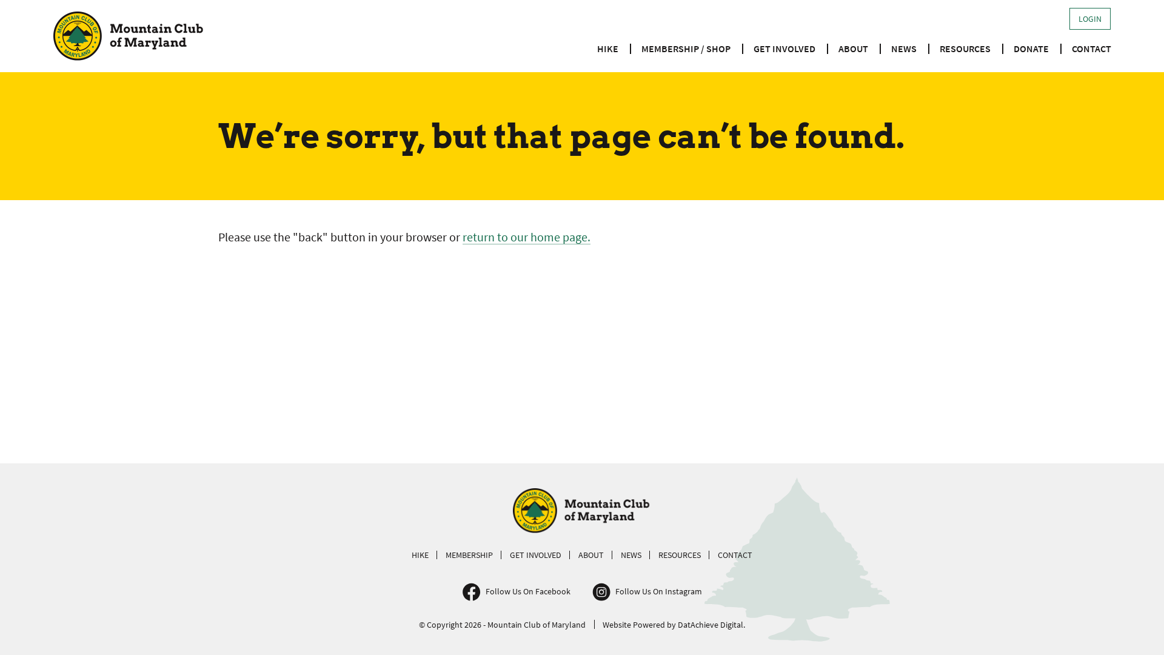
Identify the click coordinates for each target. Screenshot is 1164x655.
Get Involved (784, 48)
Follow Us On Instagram (658, 591)
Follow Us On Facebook (528, 591)
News (904, 48)
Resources (965, 48)
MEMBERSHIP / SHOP (686, 48)
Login (1090, 18)
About (853, 48)
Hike (607, 48)
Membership (469, 554)
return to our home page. (526, 236)
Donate (1031, 48)
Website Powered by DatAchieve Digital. (674, 624)
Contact (1091, 48)
